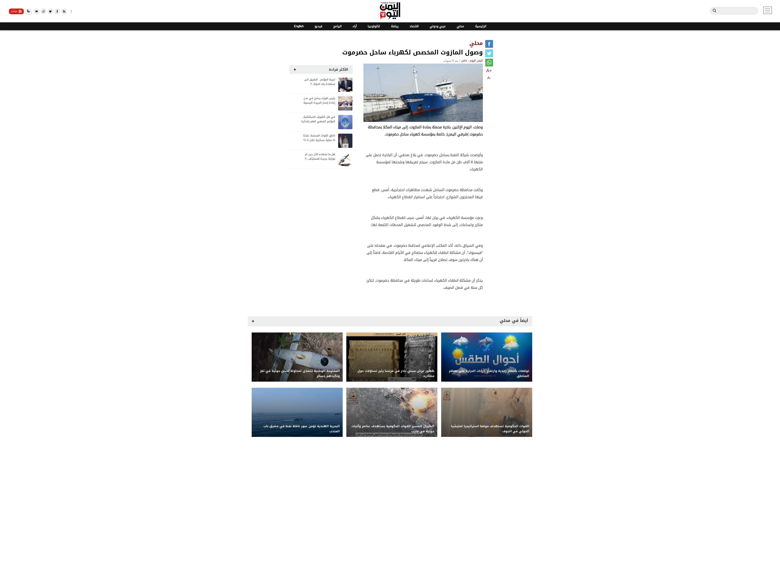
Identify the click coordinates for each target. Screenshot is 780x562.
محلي (460, 26)
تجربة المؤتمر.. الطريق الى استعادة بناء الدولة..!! (319, 82)
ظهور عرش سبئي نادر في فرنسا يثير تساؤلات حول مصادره (396, 373)
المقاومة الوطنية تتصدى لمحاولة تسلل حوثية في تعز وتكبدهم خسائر (300, 373)
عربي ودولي (438, 26)
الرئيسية (480, 26)
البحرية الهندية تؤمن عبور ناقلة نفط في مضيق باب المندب (301, 429)
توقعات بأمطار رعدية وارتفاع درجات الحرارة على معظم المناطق (489, 373)
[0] (489, 44)
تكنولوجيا (374, 26)
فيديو (318, 26)
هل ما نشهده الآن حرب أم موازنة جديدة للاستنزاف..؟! (320, 156)
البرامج (337, 26)
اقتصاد (414, 26)
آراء (355, 26)
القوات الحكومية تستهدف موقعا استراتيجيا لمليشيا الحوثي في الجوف (490, 429)
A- (489, 78)
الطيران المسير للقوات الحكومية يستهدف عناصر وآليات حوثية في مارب (392, 429)
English (299, 26)
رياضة (395, 26)
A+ (489, 70)
